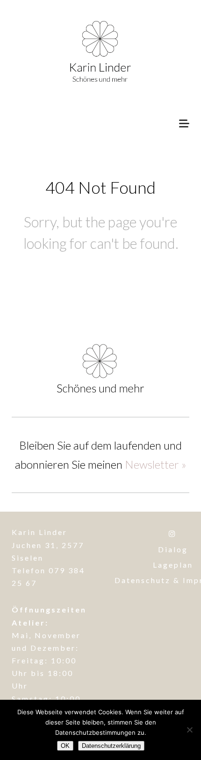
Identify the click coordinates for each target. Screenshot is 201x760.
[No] (189, 729)
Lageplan (173, 564)
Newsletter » (155, 464)
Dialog (173, 549)
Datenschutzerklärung (111, 745)
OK (65, 745)
